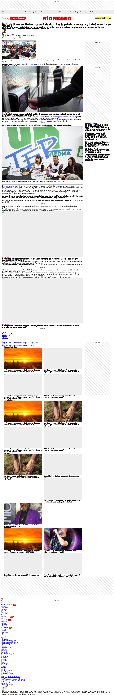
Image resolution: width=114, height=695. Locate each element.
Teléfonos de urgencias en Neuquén (13, 680)
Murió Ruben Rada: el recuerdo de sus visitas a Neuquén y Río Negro (22, 525)
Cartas (4, 646)
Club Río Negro (74, 12)
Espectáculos (6, 626)
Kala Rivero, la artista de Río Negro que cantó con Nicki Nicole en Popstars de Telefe (62, 501)
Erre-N (4, 624)
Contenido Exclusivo (7, 653)
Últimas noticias (7, 12)
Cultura (3, 623)
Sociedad (4, 629)
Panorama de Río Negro (10, 642)
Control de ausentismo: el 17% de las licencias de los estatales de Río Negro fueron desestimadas (40, 259)
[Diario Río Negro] (57, 18)
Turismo (4, 613)
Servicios (4, 615)
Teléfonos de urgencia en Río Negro (13, 679)
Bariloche (28, 12)
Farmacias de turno (7, 675)
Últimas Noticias (8, 604)
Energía (4, 610)
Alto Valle (4, 660)
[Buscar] (7, 18)
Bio (3, 633)
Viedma (41, 12)
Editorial (5, 639)
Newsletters (7, 616)
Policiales (4, 649)
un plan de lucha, (29, 64)
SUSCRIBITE (103, 18)
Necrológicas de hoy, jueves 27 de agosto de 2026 (61, 477)
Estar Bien (6, 627)
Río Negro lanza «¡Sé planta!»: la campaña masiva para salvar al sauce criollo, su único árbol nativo (96, 136)
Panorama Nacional (8, 645)
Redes (3, 618)
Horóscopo (5, 632)
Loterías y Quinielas (7, 673)
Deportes (4, 621)
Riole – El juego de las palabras (11, 676)
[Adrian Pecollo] (4, 30)
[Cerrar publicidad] (1, 599)
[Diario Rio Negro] (3, 690)
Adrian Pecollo (9, 34)
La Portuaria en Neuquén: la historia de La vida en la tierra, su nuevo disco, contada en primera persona (97, 158)
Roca (22, 12)
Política (3, 606)
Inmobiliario (5, 652)
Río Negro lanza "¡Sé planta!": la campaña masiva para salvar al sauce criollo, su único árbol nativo (61, 371)
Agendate (6, 620)
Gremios (5, 23)
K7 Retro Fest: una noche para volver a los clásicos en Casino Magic (97, 150)
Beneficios (4, 683)
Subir (4, 688)
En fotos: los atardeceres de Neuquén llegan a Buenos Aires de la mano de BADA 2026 (97, 144)
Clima (4, 630)
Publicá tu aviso (6, 670)
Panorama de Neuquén (9, 640)
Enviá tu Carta (6, 648)
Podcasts (4, 650)
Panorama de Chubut (9, 643)
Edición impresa (6, 656)
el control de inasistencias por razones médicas (56, 117)
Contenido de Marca (8, 655)
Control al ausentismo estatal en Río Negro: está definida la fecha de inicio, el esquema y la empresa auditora (41, 115)
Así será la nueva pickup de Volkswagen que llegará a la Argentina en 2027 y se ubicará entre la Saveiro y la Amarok (97, 128)
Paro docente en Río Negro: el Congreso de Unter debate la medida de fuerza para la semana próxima (40, 326)
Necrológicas (84, 12)
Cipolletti (35, 12)
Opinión (4, 638)
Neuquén (16, 12)
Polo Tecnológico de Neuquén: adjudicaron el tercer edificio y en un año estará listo (62, 575)
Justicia (4, 609)
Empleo (3, 669)
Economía (4, 612)
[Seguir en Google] (3, 63)
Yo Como (5, 636)
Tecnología (5, 635)
